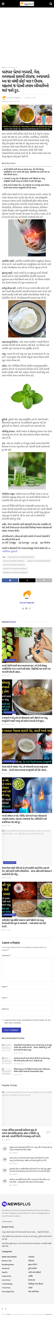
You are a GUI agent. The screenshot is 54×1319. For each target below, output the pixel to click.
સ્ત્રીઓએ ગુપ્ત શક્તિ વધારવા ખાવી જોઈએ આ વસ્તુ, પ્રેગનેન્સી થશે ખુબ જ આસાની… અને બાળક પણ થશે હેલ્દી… (24, 923)
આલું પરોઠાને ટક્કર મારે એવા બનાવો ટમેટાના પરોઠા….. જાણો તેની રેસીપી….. (26, 1232)
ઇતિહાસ (31, 1260)
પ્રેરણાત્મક (31, 1280)
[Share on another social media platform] (44, 580)
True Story (6, 1287)
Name (5, 986)
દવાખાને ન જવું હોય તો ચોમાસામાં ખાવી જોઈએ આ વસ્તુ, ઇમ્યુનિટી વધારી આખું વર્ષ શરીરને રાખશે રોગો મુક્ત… (24, 179)
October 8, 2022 (19, 1064)
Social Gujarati (14, 97)
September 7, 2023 (8, 724)
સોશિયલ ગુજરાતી (9, 551)
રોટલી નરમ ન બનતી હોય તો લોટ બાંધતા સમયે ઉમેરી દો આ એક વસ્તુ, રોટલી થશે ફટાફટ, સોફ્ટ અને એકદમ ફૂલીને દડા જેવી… (29, 1159)
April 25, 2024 (7, 878)
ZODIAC (31, 1256)
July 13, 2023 (6, 773)
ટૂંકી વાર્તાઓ (32, 1268)
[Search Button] (51, 3)
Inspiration (6, 1276)
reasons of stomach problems (15, 568)
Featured (5, 1268)
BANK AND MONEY (9, 1256)
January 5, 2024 (30, 97)
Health (4, 1272)
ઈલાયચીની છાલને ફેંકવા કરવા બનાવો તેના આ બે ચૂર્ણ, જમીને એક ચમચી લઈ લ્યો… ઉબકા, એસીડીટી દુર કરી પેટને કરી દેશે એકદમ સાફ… (33, 1047)
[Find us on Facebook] (2, 1308)
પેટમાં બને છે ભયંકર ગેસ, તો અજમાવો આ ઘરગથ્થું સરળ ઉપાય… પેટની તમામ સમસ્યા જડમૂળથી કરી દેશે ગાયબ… (27, 186)
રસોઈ (30, 1287)
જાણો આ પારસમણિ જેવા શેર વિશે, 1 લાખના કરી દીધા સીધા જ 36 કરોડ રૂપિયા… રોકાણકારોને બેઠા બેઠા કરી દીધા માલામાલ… (29, 1180)
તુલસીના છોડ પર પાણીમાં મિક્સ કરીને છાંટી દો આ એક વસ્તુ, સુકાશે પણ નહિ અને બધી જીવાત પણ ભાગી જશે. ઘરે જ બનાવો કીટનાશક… (30, 1169)
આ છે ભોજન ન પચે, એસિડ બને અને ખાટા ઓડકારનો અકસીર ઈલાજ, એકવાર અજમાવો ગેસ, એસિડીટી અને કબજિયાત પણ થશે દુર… (24, 819)
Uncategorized (12, 67)
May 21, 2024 (6, 826)
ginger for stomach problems (38, 561)
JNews (9, 1314)
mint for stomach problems (14, 565)
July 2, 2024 (6, 675)
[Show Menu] (3, 3)
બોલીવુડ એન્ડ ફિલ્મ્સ (35, 1283)
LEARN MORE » (7, 1221)
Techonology (7, 1283)
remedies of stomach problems (15, 572)
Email (5, 997)
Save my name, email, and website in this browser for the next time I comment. (27, 1021)
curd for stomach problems (13, 561)
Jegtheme (48, 1314)
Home (4, 67)
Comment (6, 955)
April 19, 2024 (19, 1053)
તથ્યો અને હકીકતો (34, 1272)
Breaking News (8, 1264)
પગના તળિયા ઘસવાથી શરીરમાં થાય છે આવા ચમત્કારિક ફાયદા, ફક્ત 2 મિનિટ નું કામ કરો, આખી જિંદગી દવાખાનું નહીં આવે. (21, 1133)
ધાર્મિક (30, 1276)
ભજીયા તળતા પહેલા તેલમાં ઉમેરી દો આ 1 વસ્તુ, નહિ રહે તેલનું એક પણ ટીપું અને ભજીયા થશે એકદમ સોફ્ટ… (30, 1148)
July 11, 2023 (6, 930)
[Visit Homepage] (27, 3)
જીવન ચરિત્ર (32, 1264)
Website (5, 1009)
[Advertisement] (27, 35)
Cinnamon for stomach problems (21, 557)
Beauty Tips (7, 1260)
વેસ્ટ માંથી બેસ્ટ (33, 1291)
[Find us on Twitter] (6, 1308)
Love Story (6, 1280)
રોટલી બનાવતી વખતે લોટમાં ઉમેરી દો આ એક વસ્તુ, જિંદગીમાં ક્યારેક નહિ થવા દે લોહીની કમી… (32, 1059)
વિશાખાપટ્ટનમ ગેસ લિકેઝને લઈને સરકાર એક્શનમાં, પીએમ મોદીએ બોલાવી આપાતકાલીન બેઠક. (32, 1070)
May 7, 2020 (18, 1075)
